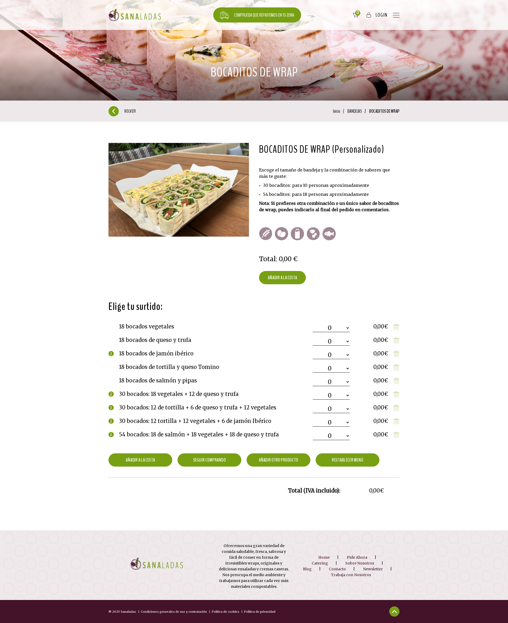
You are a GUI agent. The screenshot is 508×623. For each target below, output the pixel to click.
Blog (307, 569)
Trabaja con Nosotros (351, 574)
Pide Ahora (357, 557)
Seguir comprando (209, 460)
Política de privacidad (259, 611)
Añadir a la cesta (282, 277)
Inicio (336, 111)
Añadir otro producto (278, 460)
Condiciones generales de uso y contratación (174, 611)
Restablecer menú (347, 460)
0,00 (285, 259)
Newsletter (373, 569)
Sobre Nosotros (359, 563)
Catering (320, 563)
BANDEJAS (354, 111)
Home (324, 557)
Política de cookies (225, 611)
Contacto (337, 569)
